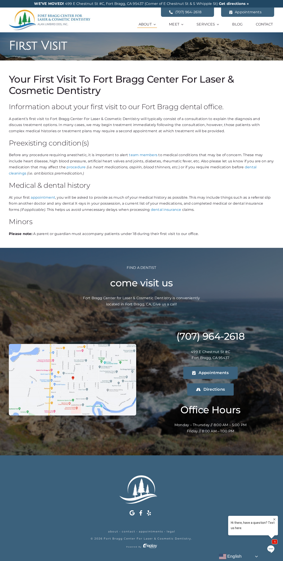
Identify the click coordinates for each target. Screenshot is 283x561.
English (234, 556)
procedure (76, 167)
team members (143, 155)
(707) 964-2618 (210, 336)
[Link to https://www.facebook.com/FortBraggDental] (140, 513)
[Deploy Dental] (150, 547)
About (113, 531)
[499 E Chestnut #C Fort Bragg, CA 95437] (72, 346)
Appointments (151, 531)
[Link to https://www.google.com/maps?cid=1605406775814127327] (132, 513)
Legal (171, 531)
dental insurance (166, 210)
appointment (43, 197)
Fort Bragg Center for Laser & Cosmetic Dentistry (147, 538)
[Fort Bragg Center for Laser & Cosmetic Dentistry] (49, 11)
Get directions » (234, 4)
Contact (128, 531)
